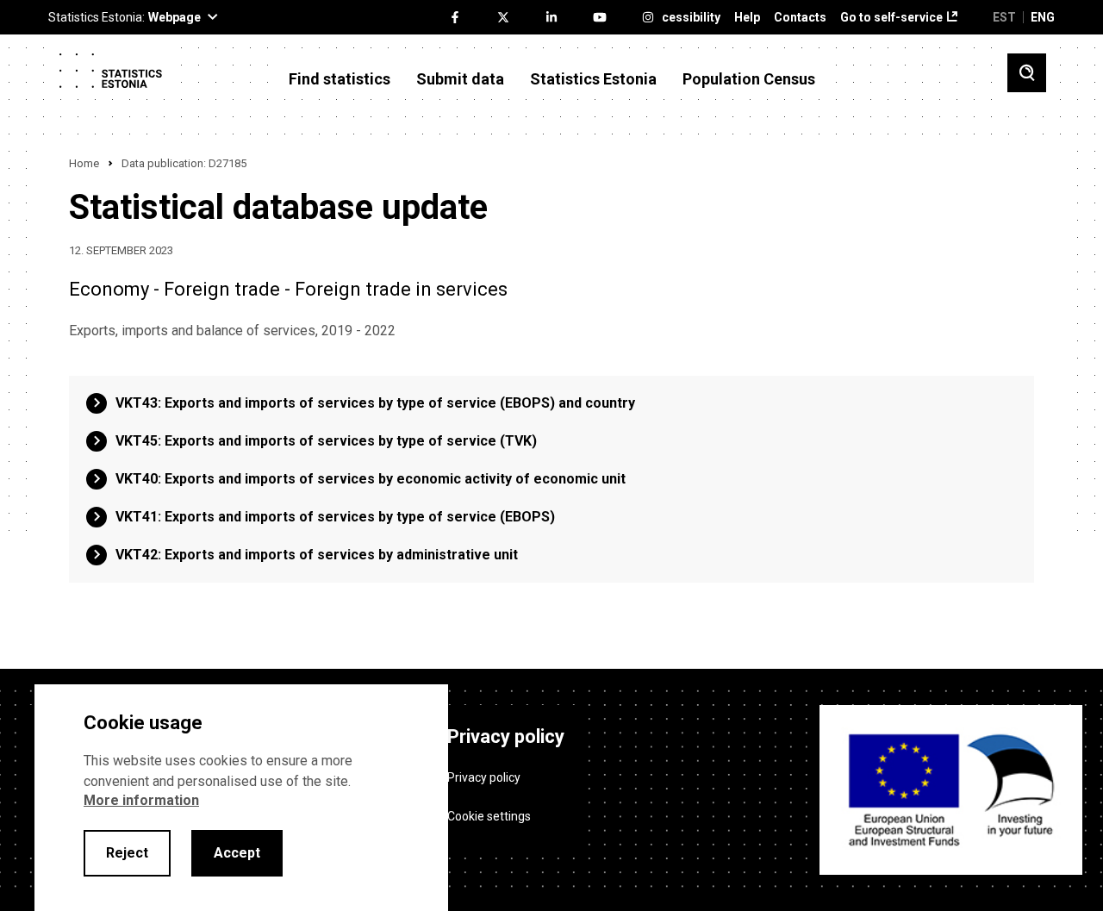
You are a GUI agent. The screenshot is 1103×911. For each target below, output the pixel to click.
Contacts (800, 17)
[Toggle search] (1027, 73)
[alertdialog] (241, 797)
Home (84, 163)
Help (747, 17)
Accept (237, 853)
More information (141, 800)
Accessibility (683, 17)
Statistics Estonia (593, 79)
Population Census (748, 79)
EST (1004, 17)
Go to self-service (891, 17)
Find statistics (339, 79)
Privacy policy (483, 777)
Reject (127, 853)
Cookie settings (489, 816)
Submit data (460, 79)
